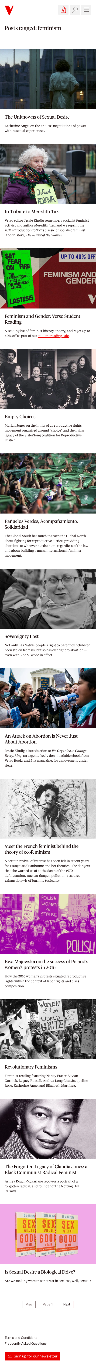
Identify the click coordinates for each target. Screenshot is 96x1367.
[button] (63, 10)
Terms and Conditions (21, 1338)
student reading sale (53, 336)
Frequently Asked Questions (26, 1343)
